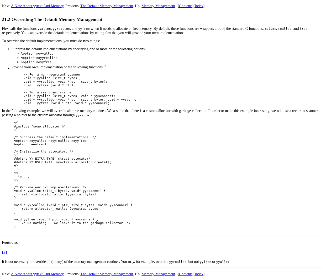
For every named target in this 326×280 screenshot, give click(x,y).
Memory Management (158, 6)
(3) (4, 252)
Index (199, 6)
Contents (185, 6)
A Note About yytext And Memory (37, 6)
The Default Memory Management (106, 6)
